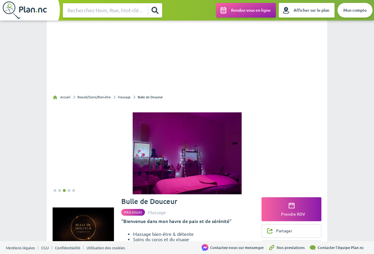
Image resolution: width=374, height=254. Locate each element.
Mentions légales (20, 248)
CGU (45, 248)
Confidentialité (67, 248)
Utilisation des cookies (105, 248)
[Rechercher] (155, 10)
